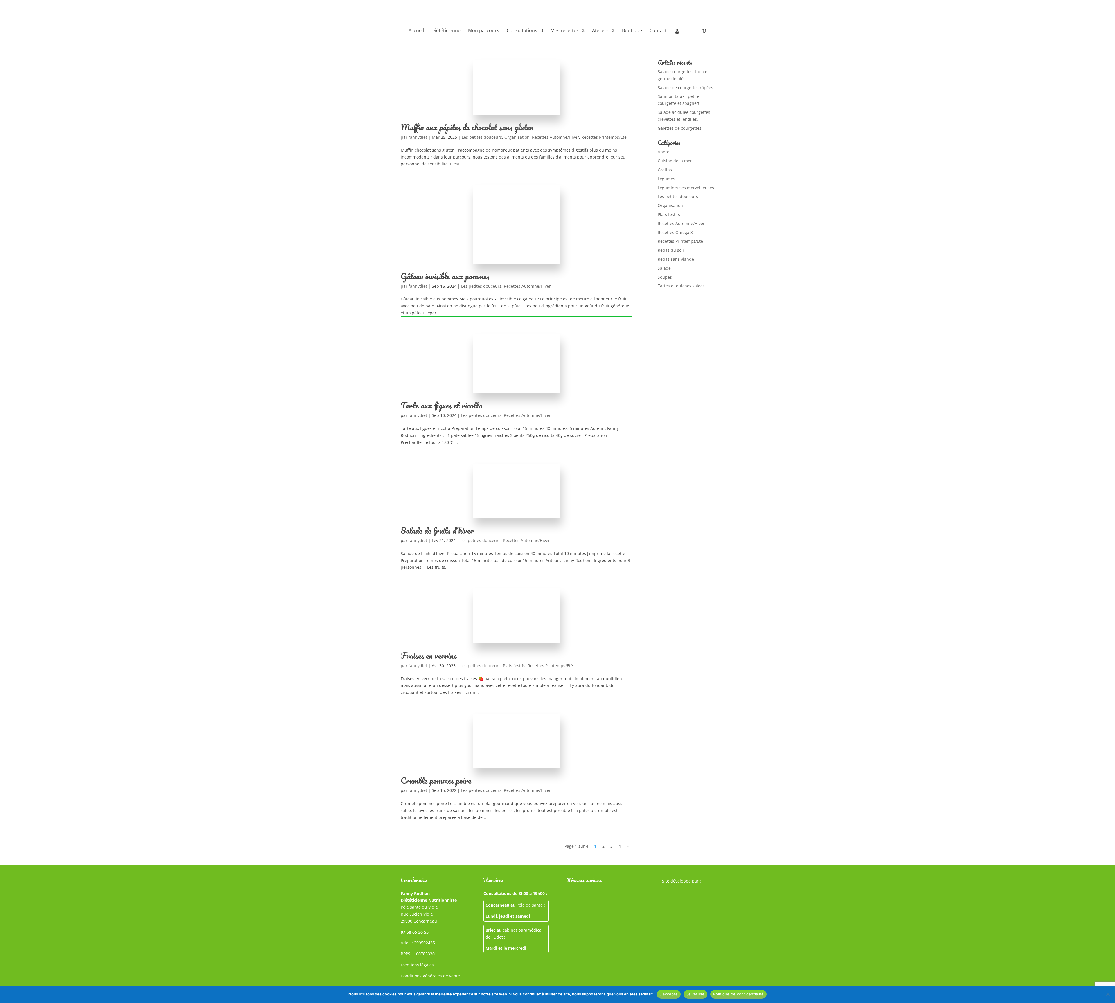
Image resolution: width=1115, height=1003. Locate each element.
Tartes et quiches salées (681, 286)
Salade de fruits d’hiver (437, 530)
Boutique (632, 31)
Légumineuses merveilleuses (686, 187)
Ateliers (600, 31)
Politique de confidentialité (738, 994)
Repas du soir (671, 250)
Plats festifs (514, 665)
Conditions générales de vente (430, 976)
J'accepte (669, 994)
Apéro (663, 151)
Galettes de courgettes (680, 128)
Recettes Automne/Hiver (555, 137)
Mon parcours (483, 31)
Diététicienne (446, 31)
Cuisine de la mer (675, 160)
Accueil (416, 31)
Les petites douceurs (482, 137)
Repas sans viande (676, 259)
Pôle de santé (530, 905)
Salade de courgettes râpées (685, 87)
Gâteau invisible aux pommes (445, 276)
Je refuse (695, 994)
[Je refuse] (1108, 994)
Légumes (666, 178)
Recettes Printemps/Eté (604, 137)
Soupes (665, 277)
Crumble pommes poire (436, 780)
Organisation (517, 137)
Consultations (522, 31)
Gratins (665, 169)
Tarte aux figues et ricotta (441, 405)
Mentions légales (417, 965)
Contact (658, 31)
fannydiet (418, 137)
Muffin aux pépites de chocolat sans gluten (467, 127)
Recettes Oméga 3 (675, 232)
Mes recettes (565, 31)
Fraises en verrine (429, 655)
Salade (664, 268)
